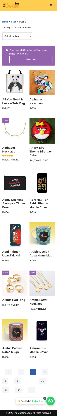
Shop (13, 22)
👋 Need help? (30, 401)
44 (6, 390)
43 (42, 381)
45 (19, 390)
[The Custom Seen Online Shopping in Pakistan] (11, 5)
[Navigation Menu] (51, 5)
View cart (31, 59)
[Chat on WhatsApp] (50, 401)
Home (5, 22)
